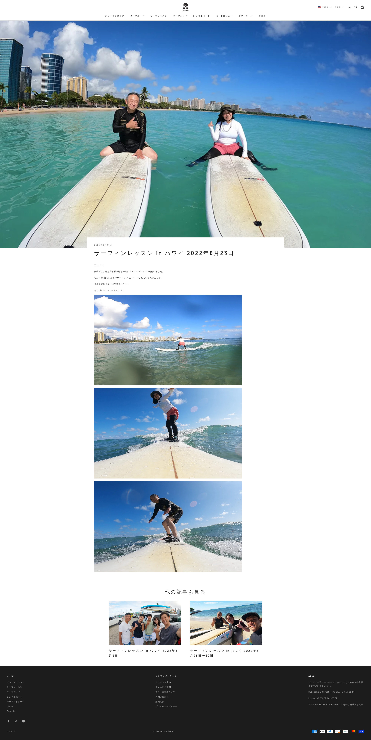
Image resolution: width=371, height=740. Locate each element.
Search (11, 711)
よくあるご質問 (163, 687)
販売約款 (160, 701)
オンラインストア (114, 16)
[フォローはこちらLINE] (23, 721)
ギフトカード (246, 16)
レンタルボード (201, 16)
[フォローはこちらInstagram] (15, 721)
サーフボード (137, 16)
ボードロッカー (224, 16)
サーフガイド (180, 16)
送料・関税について (165, 692)
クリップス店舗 (163, 682)
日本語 (338, 7)
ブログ (262, 16)
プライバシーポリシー (166, 706)
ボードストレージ (15, 701)
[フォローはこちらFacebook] (8, 721)
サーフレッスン (158, 16)
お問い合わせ (162, 697)
